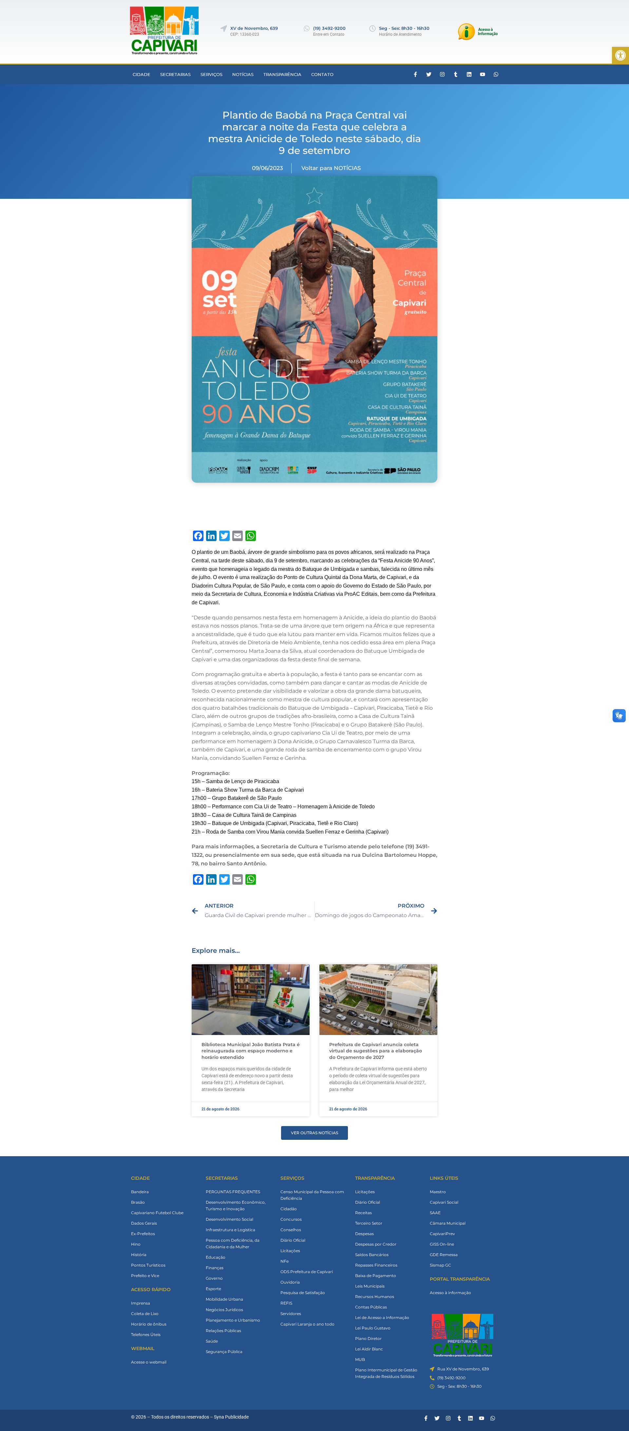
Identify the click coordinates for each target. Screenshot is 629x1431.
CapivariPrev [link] (442, 1233)
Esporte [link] (213, 1288)
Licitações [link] (290, 1250)
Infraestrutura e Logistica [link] (230, 1229)
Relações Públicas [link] (223, 1330)
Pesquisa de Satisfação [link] (302, 1292)
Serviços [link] (211, 74)
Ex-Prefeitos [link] (143, 1233)
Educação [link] (215, 1257)
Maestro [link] (438, 1191)
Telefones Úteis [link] (146, 1334)
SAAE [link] (435, 1212)
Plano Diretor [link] (368, 1338)
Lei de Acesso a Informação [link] (382, 1317)
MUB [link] (360, 1359)
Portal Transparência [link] (460, 1279)
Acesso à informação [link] (450, 1292)
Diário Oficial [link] (292, 1240)
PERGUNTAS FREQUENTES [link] (233, 1191)
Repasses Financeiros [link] (376, 1265)
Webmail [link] (142, 1348)
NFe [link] (284, 1261)
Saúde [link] (212, 1341)
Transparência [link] (282, 74)
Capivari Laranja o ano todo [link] (307, 1324)
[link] (620, 55)
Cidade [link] (141, 74)
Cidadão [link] (288, 1208)
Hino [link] (136, 1244)
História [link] (138, 1254)
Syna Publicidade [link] (231, 1417)
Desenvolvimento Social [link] (229, 1219)
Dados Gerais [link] (144, 1223)
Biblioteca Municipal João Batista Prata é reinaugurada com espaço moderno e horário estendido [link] (250, 1051)
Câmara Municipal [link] (448, 1223)
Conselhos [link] (290, 1229)
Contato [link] (322, 74)
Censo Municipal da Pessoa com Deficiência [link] (312, 1195)
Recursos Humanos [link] (374, 1296)
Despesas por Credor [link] (375, 1244)
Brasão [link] (138, 1202)
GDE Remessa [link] (444, 1254)
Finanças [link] (214, 1267)
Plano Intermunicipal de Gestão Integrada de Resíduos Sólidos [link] (386, 1373)
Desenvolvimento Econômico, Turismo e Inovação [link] (236, 1205)
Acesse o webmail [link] (148, 1362)
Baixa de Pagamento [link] (375, 1275)
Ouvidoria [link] (290, 1282)
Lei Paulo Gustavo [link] (373, 1328)
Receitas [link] (363, 1212)
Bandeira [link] (140, 1191)
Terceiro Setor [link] (368, 1223)
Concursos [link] (291, 1219)
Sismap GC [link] (440, 1265)
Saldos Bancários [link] (372, 1254)
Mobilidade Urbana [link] (224, 1299)
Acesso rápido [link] (151, 1289)
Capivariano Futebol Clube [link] (157, 1212)
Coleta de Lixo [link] (145, 1313)
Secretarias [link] (175, 74)
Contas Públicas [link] (371, 1307)
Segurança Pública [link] (224, 1351)
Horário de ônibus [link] (148, 1324)
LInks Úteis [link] (444, 1178)
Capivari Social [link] (444, 1202)
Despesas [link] (364, 1233)
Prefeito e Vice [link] (145, 1275)
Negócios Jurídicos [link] (224, 1309)
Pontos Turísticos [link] (148, 1265)
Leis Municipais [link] (370, 1286)
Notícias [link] (243, 74)
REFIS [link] (286, 1303)
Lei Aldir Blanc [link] (369, 1348)
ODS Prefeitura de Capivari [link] (306, 1271)
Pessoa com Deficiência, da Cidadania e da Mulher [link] (232, 1243)
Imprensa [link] (140, 1303)
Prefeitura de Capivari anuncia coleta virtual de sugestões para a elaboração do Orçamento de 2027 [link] (375, 1051)
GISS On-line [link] (442, 1244)
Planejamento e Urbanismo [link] (233, 1320)
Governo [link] (214, 1278)
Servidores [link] (290, 1313)
